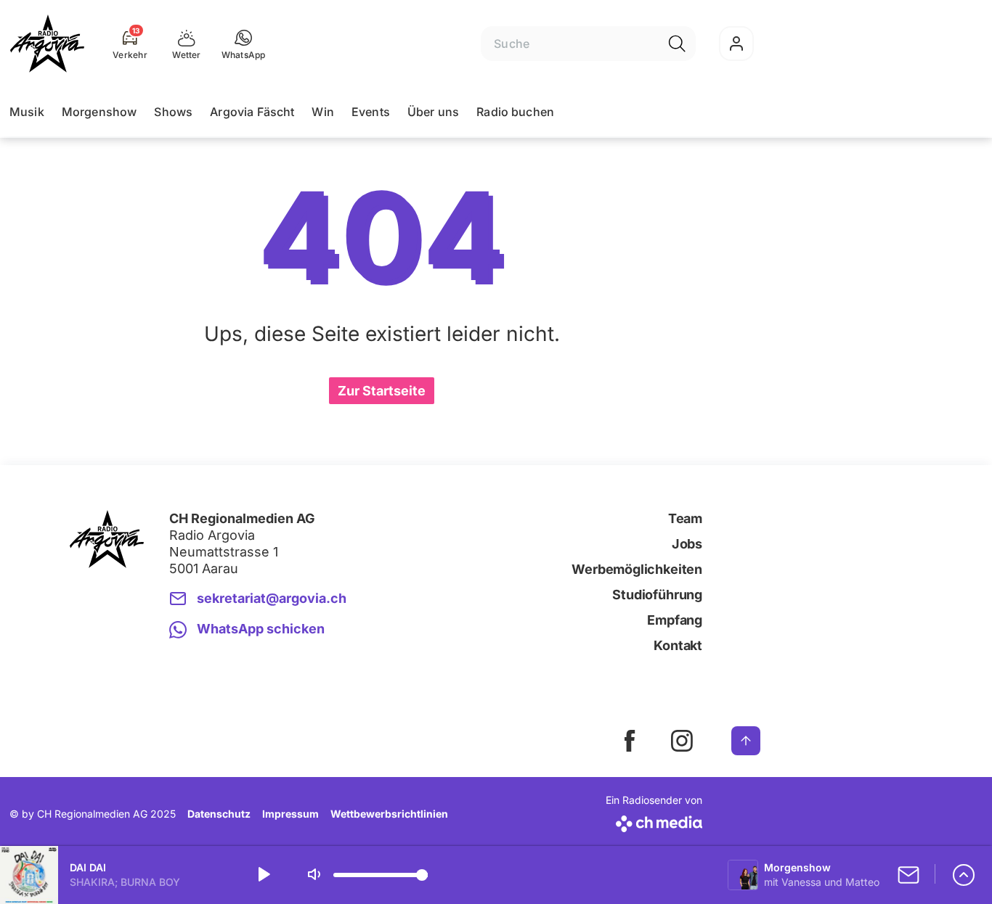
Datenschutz (219, 814)
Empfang (674, 620)
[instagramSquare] (681, 740)
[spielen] (262, 874)
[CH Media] (654, 821)
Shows (173, 111)
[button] (243, 43)
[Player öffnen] (964, 875)
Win (322, 111)
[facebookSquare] (629, 740)
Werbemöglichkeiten (637, 569)
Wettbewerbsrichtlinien (389, 814)
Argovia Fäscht (252, 111)
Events (370, 111)
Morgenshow (99, 111)
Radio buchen (515, 111)
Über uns (433, 111)
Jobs (687, 543)
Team (685, 518)
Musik (26, 111)
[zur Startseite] (47, 44)
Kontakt (678, 645)
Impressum (290, 814)
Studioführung (657, 594)
